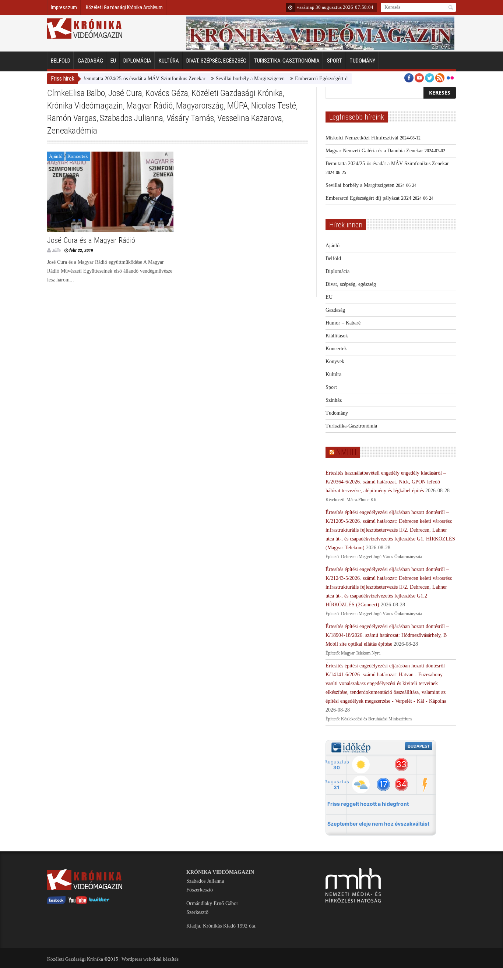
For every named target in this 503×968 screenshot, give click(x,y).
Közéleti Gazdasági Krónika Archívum (124, 7)
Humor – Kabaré (343, 323)
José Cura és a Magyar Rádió (91, 240)
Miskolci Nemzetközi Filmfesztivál (362, 138)
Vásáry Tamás (190, 118)
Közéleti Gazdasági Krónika (237, 93)
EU (113, 60)
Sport (334, 60)
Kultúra (169, 60)
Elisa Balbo (87, 93)
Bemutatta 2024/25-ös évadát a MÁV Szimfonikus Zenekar (129, 78)
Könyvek (335, 361)
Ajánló (56, 156)
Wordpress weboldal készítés (150, 959)
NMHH (346, 452)
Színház (334, 400)
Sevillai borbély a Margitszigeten (236, 78)
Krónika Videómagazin (85, 105)
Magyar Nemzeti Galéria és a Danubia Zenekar (374, 150)
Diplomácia (137, 60)
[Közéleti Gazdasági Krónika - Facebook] (56, 902)
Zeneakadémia (72, 130)
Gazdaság (90, 60)
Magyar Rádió (149, 105)
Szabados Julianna (131, 118)
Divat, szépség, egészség (216, 60)
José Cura (125, 93)
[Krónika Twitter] (99, 902)
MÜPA (237, 105)
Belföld (60, 60)
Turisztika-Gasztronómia (287, 60)
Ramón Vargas (71, 118)
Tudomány (362, 60)
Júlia (56, 250)
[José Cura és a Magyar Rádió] (110, 192)
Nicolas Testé (273, 105)
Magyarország (200, 105)
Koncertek (77, 156)
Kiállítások (337, 335)
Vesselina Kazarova (249, 118)
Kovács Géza (166, 93)
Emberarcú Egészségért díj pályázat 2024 (324, 78)
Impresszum (64, 7)
